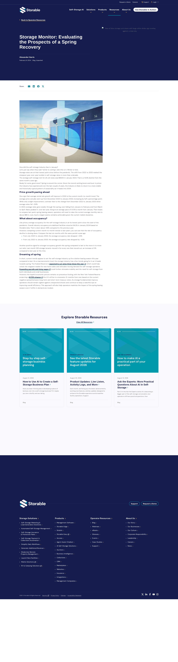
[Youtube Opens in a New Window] (154, 595)
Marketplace (61, 565)
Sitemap (63, 595)
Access (59, 538)
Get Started (101, 465)
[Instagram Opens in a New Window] (157, 595)
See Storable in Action (145, 10)
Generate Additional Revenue (32, 548)
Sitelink (59, 530)
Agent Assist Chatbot (65, 542)
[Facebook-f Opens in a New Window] (150, 595)
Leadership (132, 538)
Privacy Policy (55, 595)
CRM (58, 561)
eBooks (95, 530)
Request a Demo (125, 2)
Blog (93, 523)
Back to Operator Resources (33, 20)
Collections (61, 558)
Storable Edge (62, 526)
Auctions (60, 550)
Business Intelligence (65, 554)
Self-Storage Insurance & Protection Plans (30, 533)
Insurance (60, 573)
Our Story (131, 523)
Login (155, 2)
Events (94, 538)
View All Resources (84, 322)
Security (44, 595)
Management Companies (66, 581)
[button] (29, 86)
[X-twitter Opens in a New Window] (142, 595)
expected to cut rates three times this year (66, 264)
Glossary (95, 534)
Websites (60, 569)
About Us (126, 9)
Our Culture (132, 530)
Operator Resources (100, 518)
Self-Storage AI (76, 9)
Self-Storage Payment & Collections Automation (30, 539)
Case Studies (97, 542)
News (130, 546)
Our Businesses (134, 526)
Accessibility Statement (74, 595)
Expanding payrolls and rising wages (34, 269)
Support (146, 2)
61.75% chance (35, 277)
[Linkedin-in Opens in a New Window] (146, 595)
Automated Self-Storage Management (35, 528)
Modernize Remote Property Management (29, 553)
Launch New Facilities (29, 558)
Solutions (90, 9)
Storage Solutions (28, 518)
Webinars (95, 526)
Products (102, 9)
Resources (114, 9)
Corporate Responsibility (137, 534)
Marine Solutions (27, 562)
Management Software (65, 523)
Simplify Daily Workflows (30, 544)
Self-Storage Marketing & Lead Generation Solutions (31, 524)
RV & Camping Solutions (30, 566)
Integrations (61, 577)
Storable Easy (62, 534)
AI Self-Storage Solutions (66, 546)
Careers (135, 2)
